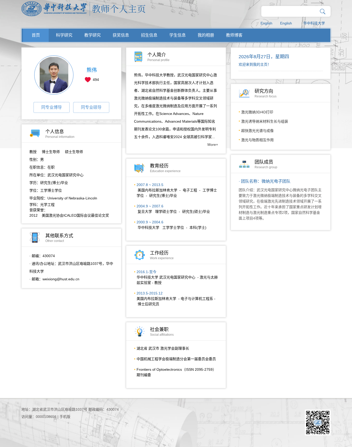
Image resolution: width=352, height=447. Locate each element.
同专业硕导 (91, 107)
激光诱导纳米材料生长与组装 (264, 121)
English (266, 23)
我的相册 (206, 35)
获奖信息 (121, 35)
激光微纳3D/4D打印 (257, 112)
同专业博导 (51, 107)
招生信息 (149, 35)
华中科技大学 (314, 23)
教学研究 (92, 35)
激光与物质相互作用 (257, 140)
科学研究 (64, 35)
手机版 (65, 417)
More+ (212, 144)
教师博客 (234, 35)
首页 (36, 35)
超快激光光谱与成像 (257, 131)
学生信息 (177, 35)
